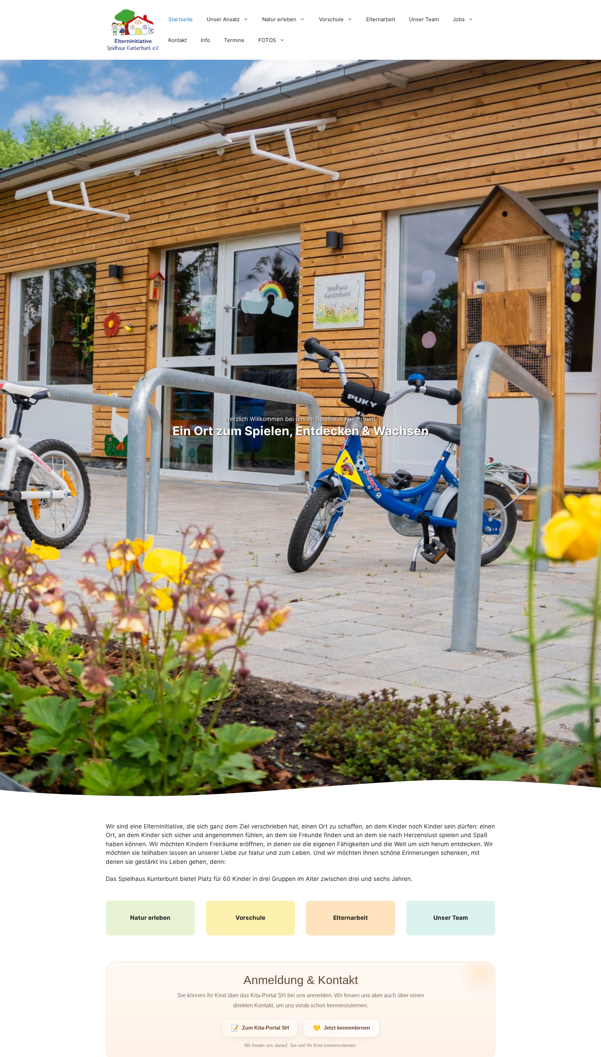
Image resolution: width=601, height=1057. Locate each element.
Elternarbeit (380, 19)
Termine (234, 40)
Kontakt (177, 40)
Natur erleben (279, 19)
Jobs (459, 19)
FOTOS (267, 40)
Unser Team (424, 19)
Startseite (180, 19)
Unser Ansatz (223, 19)
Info (205, 40)
